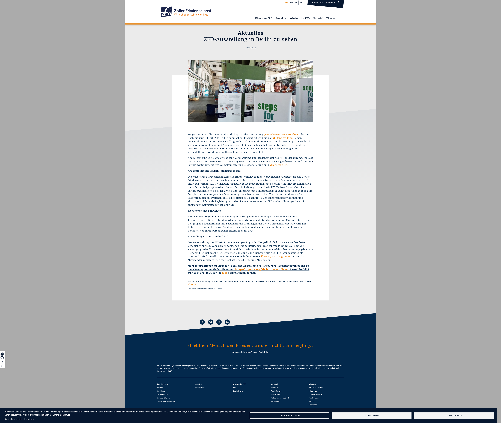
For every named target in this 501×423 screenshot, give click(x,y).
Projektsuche (199, 387)
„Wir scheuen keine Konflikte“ (282, 134)
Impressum (29, 419)
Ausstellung (275, 394)
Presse (315, 2)
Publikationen (276, 391)
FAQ (322, 2)
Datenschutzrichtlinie (13, 419)
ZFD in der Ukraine (316, 387)
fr (296, 2)
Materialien (275, 387)
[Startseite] (185, 12)
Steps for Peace (285, 138)
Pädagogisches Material (280, 398)
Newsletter (330, 2)
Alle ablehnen (372, 416)
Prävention (313, 405)
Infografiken (275, 401)
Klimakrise (313, 391)
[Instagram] (219, 322)
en (291, 2)
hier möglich (279, 165)
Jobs (234, 387)
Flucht (311, 401)
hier (224, 273)
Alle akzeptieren (453, 416)
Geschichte (161, 391)
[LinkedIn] (227, 322)
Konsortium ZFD (163, 394)
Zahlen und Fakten (163, 398)
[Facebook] (202, 322)
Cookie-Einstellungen (289, 416)
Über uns (160, 387)
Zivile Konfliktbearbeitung (166, 401)
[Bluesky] (210, 322)
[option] (250, 91)
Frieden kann (313, 398)
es (301, 2)
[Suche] (338, 2)
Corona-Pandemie (315, 394)
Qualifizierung (238, 391)
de (286, 2)
